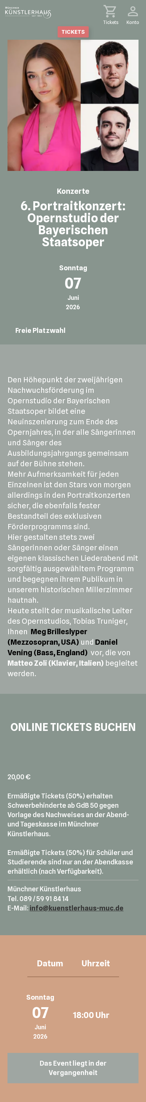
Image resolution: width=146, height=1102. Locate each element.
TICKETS (73, 31)
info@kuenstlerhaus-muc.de (77, 908)
